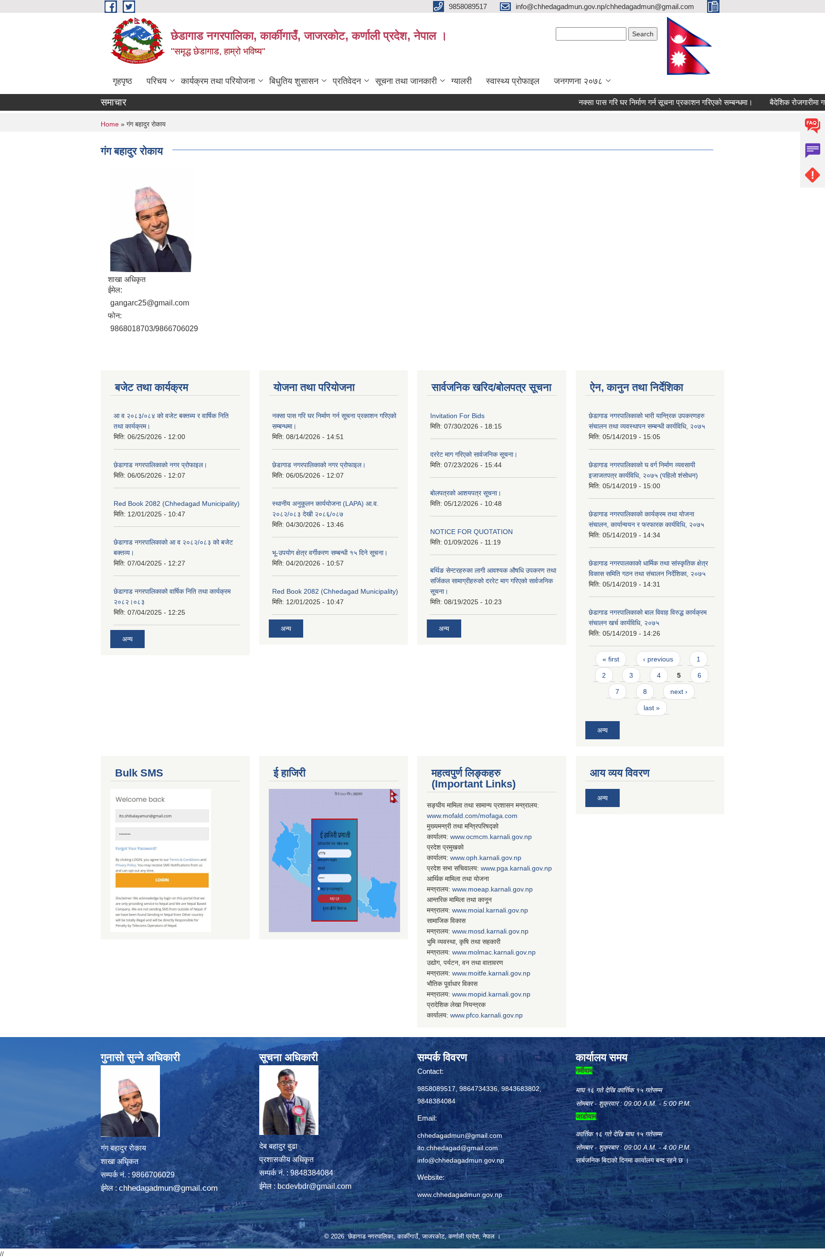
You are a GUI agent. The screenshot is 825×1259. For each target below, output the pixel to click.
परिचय (157, 81)
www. (489, 868)
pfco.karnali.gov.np (494, 1015)
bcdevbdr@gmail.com (314, 1186)
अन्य (127, 639)
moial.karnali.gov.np (498, 910)
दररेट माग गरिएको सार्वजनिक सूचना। (474, 454)
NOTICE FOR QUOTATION (471, 531)
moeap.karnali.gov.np (500, 889)
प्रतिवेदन (347, 81)
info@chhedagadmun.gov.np (460, 1160)
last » (652, 708)
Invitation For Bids (457, 416)
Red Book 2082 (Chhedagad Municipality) (177, 503)
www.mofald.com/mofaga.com (472, 815)
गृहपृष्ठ (122, 81)
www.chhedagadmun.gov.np (459, 1194)
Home (110, 124)
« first (611, 659)
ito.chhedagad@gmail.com (457, 1148)
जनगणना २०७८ (578, 81)
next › (679, 691)
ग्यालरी (461, 81)
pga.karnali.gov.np (524, 868)
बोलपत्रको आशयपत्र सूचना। (465, 493)
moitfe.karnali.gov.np (499, 973)
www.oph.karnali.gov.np (485, 857)
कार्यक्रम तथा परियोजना (218, 81)
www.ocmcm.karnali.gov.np (491, 836)
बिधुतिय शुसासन (293, 81)
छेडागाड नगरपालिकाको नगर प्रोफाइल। (160, 465)
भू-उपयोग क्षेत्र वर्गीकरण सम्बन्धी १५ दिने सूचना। (330, 552)
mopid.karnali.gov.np (499, 994)
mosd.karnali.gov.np (498, 931)
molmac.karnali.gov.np (502, 952)
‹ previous (658, 659)
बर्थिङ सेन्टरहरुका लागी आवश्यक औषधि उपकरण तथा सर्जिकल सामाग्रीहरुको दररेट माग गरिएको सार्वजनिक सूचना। (493, 581)
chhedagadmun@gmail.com (168, 1188)
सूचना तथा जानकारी (406, 81)
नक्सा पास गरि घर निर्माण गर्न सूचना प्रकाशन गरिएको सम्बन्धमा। (640, 102)
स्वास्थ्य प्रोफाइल (512, 81)
